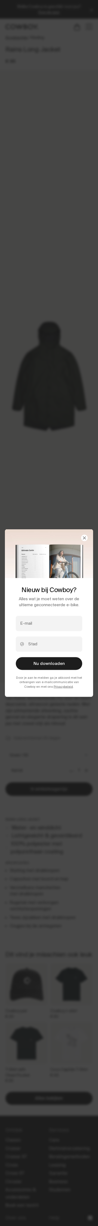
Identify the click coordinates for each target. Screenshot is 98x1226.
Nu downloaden (49, 663)
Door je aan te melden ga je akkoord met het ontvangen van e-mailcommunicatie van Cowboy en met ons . (49, 682)
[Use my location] (22, 644)
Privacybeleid (63, 686)
